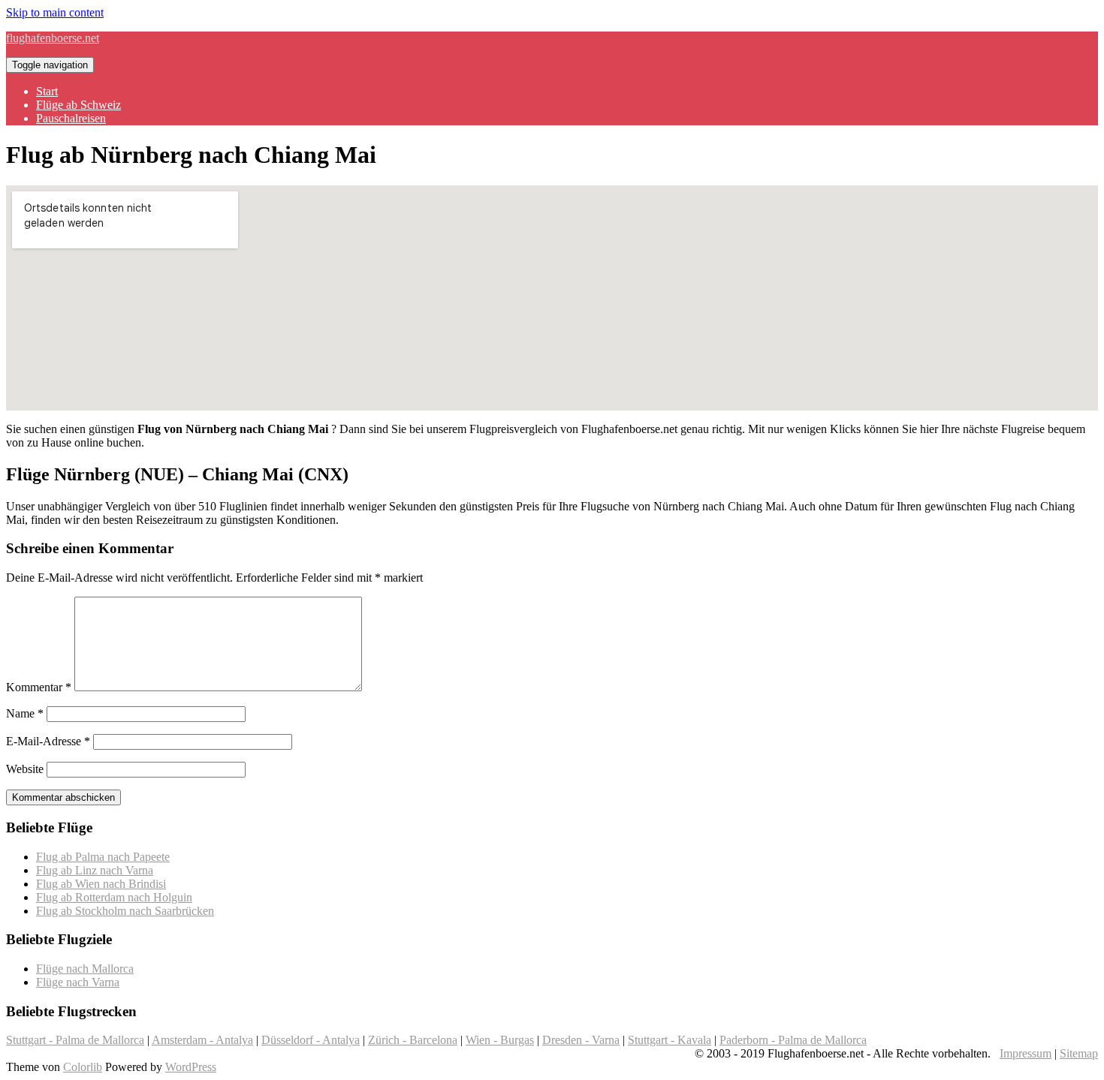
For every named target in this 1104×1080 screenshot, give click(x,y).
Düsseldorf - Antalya (310, 1039)
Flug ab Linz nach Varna (94, 870)
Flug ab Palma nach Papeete (103, 856)
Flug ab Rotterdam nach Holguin (114, 897)
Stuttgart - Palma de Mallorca (75, 1039)
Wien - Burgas (500, 1039)
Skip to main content (55, 12)
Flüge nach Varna (77, 982)
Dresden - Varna (581, 1039)
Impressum (1025, 1053)
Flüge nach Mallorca (85, 968)
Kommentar (38, 687)
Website (25, 769)
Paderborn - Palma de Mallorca (793, 1039)
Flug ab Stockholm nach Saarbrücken (125, 910)
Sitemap (1079, 1053)
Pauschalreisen (71, 118)
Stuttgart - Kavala (669, 1039)
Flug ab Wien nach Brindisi (101, 883)
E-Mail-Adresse (48, 741)
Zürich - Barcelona (412, 1039)
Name (25, 713)
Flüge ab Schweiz (78, 104)
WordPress (190, 1066)
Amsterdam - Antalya (202, 1039)
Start (47, 91)
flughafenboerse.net (52, 38)
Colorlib (82, 1066)
